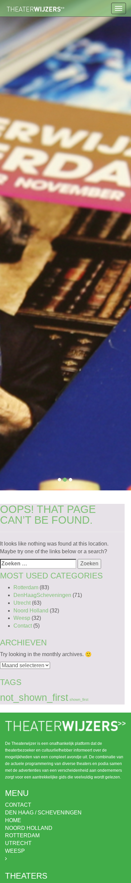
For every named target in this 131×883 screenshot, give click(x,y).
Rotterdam (25, 587)
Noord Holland (30, 610)
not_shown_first (34, 697)
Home (13, 820)
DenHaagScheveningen (42, 595)
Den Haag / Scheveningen (43, 812)
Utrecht (22, 603)
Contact (22, 626)
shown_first (79, 699)
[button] (10, 245)
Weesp (21, 618)
